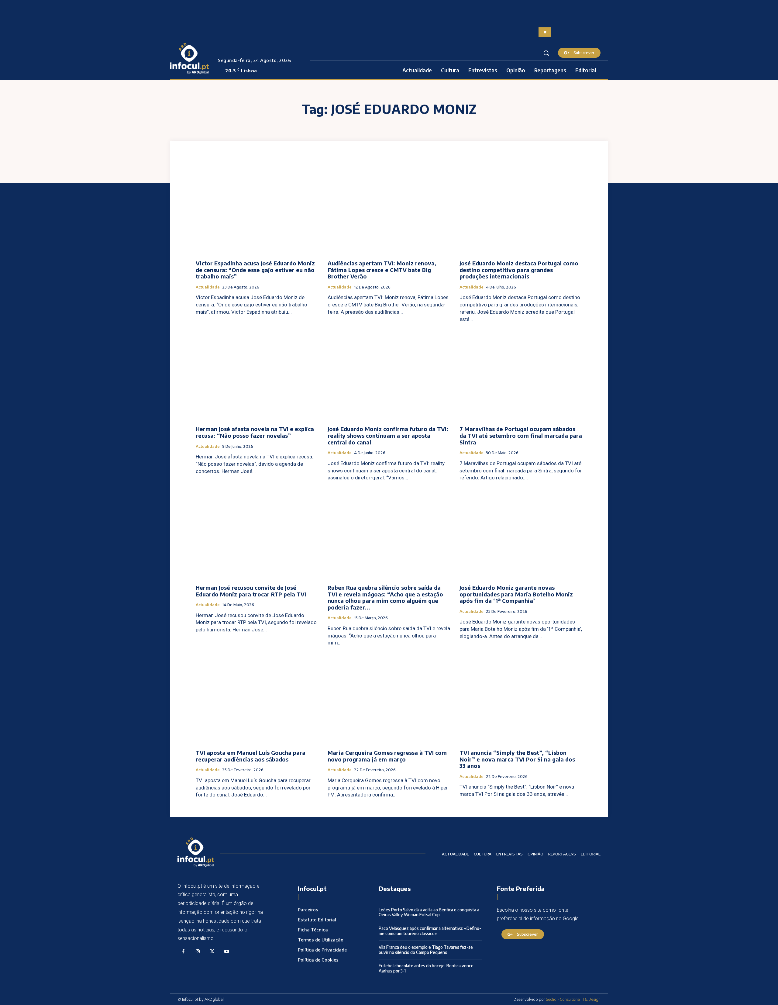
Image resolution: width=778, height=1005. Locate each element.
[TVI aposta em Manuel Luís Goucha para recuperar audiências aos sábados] (257, 699)
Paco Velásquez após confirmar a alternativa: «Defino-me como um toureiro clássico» (430, 931)
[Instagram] (198, 952)
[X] (212, 952)
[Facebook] (183, 952)
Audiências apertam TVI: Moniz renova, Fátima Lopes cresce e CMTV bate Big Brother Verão (382, 270)
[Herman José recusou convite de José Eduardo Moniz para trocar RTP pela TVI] (257, 534)
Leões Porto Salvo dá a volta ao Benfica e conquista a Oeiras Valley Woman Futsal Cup (429, 912)
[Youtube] (226, 952)
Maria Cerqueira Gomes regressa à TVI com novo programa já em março (387, 756)
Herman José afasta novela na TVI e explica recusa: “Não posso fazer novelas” (255, 432)
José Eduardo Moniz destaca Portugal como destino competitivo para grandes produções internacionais (519, 270)
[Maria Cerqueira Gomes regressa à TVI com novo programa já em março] (389, 699)
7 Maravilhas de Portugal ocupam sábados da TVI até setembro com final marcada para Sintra (521, 435)
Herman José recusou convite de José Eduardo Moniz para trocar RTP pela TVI (251, 591)
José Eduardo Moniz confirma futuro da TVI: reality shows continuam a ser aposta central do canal (388, 435)
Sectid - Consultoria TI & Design (573, 999)
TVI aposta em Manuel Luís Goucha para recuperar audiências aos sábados (250, 756)
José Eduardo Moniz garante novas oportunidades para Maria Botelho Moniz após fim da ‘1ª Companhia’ (516, 594)
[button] (546, 53)
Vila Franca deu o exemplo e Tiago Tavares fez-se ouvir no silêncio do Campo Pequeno (426, 950)
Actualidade (208, 287)
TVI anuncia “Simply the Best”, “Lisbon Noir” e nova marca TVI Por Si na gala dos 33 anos (517, 759)
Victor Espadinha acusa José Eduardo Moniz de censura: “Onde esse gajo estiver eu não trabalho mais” (255, 270)
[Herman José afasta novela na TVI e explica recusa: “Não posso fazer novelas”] (257, 375)
